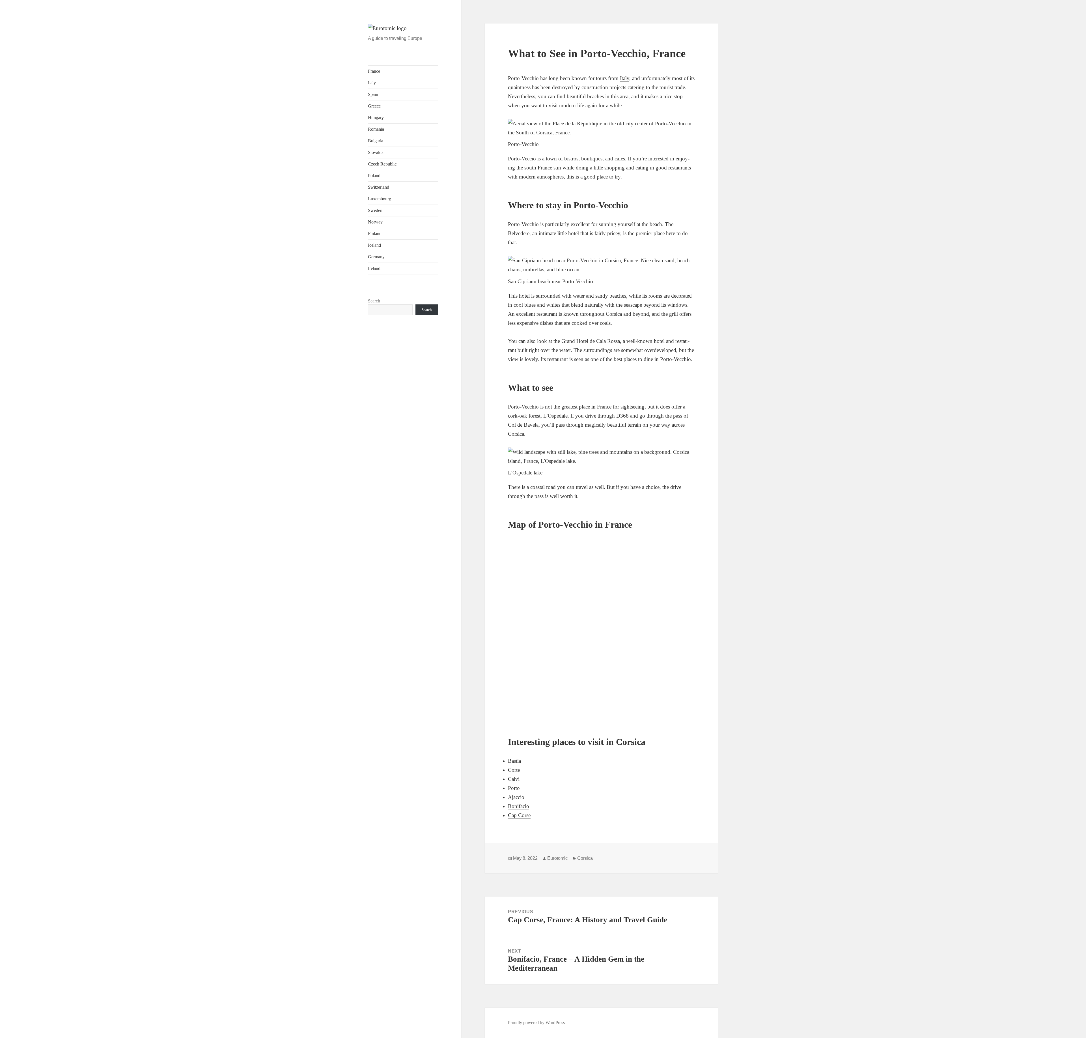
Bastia (514, 761)
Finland (375, 233)
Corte (514, 770)
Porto (514, 788)
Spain (373, 94)
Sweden (375, 210)
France (374, 71)
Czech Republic (382, 164)
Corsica (614, 314)
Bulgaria (375, 140)
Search (374, 300)
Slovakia (375, 152)
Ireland (374, 268)
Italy (372, 82)
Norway (375, 222)
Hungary (376, 117)
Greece (374, 106)
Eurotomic (557, 858)
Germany (376, 256)
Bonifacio (518, 806)
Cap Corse (519, 815)
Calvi (514, 779)
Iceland (374, 245)
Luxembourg (379, 198)
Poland (374, 175)
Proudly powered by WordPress (536, 1022)
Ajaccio (516, 797)
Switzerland (378, 187)
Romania (376, 129)
